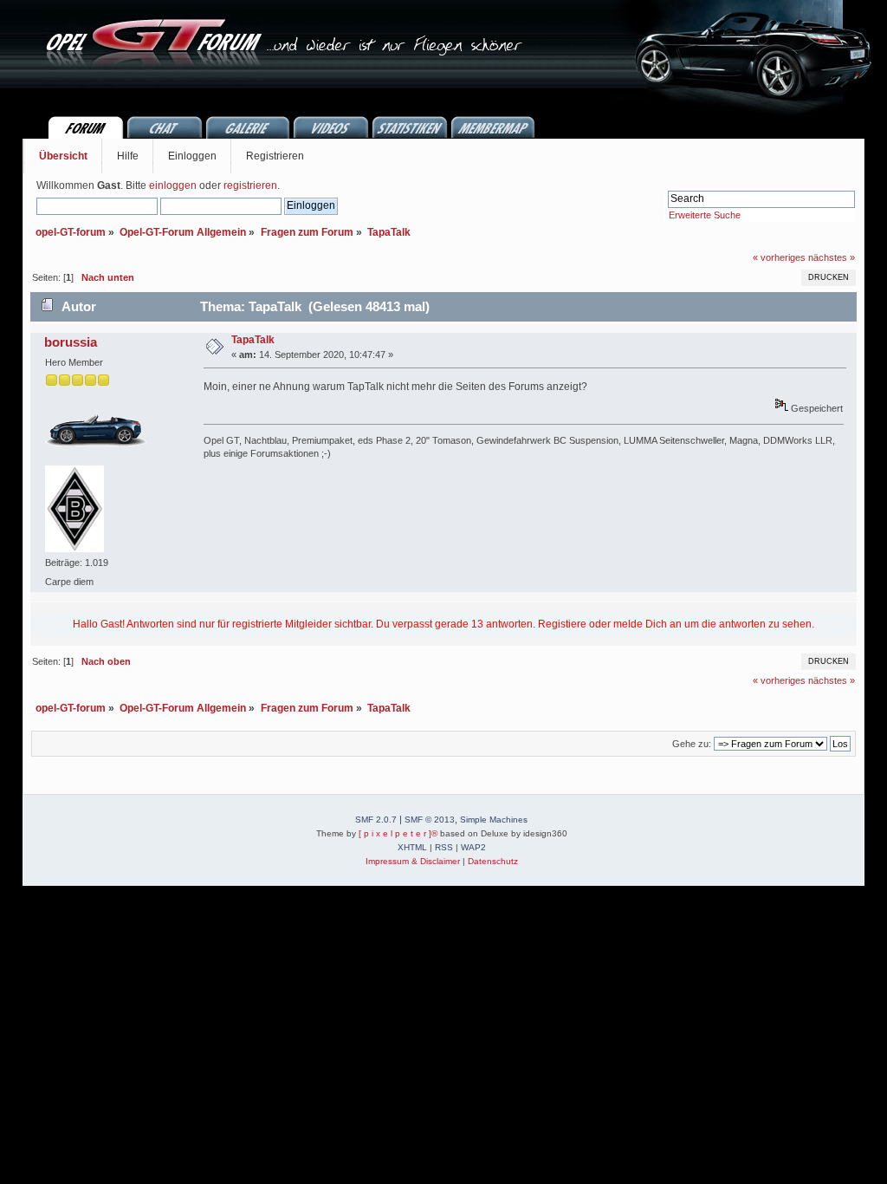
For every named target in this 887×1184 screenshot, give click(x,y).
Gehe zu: (691, 743)
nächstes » (831, 257)
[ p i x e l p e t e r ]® (398, 833)
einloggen (173, 185)
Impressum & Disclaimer (413, 861)
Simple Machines (494, 819)
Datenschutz (493, 861)
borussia (70, 342)
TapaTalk (253, 340)
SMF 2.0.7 (376, 819)
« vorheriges (779, 257)
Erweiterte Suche (705, 215)
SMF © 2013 (430, 819)
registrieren (250, 185)
